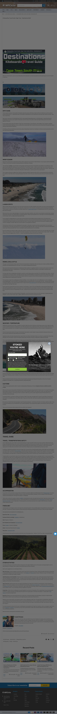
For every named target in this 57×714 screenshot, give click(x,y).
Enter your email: (11, 352)
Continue (17, 369)
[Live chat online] (55, 534)
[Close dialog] (49, 343)
